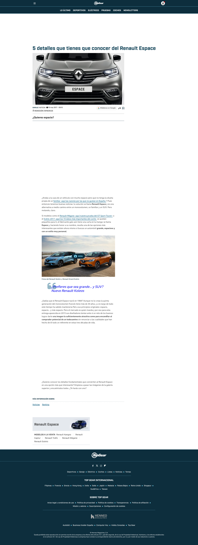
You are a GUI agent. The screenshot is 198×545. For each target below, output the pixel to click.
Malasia (111, 485)
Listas (109, 472)
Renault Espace (46, 424)
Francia (58, 485)
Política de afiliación (140, 502)
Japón (101, 485)
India (87, 485)
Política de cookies (106, 502)
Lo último (65, 10)
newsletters (131, 10)
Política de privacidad (86, 502)
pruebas (106, 10)
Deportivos (79, 10)
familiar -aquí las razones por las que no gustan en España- (79, 201)
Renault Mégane (69, 438)
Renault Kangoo (63, 434)
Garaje (35, 107)
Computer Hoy (102, 525)
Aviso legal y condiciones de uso (60, 502)
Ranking (45, 404)
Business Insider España (83, 525)
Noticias (36, 404)
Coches (117, 10)
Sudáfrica (95, 489)
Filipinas (48, 485)
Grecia (66, 485)
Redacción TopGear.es (43, 111)
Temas (128, 472)
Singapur (147, 485)
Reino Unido (136, 485)
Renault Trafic (51, 438)
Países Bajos (122, 485)
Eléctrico (91, 472)
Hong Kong (76, 485)
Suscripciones (95, 506)
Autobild (66, 525)
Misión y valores (79, 506)
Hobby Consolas (118, 525)
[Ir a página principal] (99, 3)
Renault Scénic (41, 441)
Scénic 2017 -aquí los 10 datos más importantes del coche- (70, 219)
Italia (94, 485)
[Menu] (34, 3)
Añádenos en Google (108, 108)
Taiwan (104, 489)
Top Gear (131, 525)
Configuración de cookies (114, 506)
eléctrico (93, 10)
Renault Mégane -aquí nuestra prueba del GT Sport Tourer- (86, 216)
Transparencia (123, 502)
